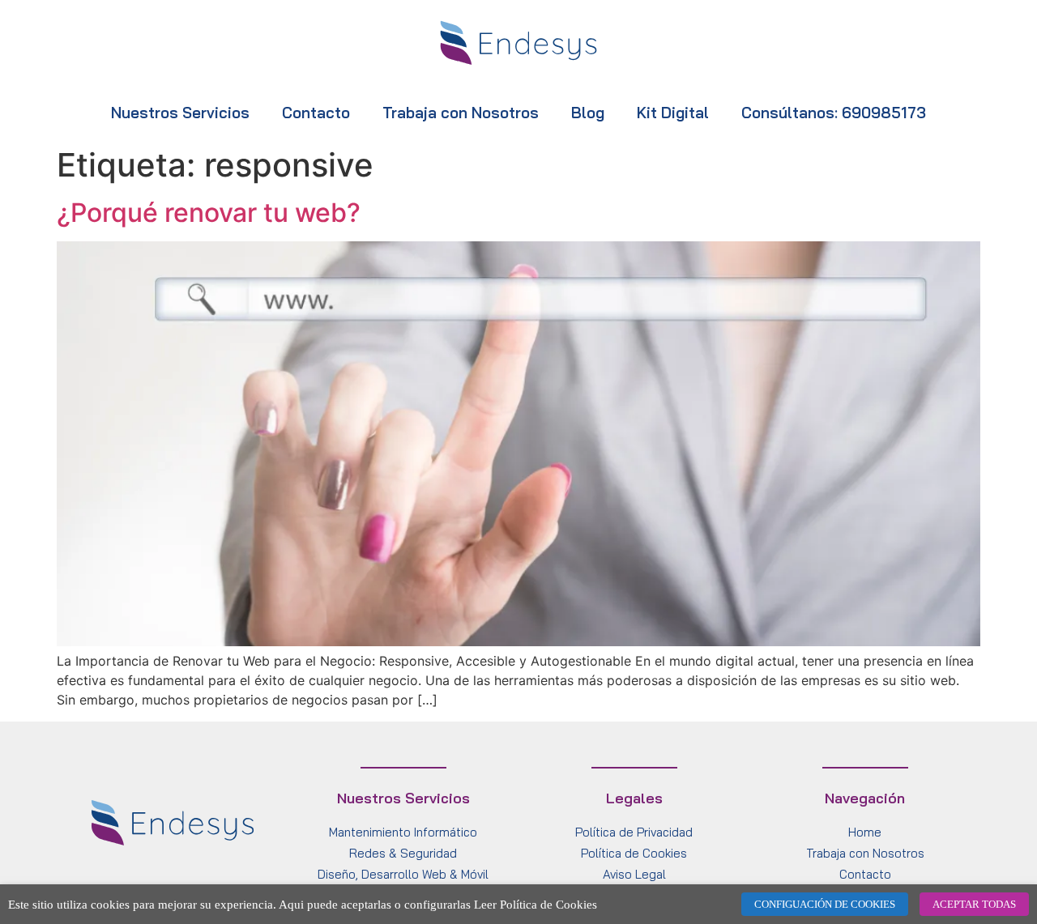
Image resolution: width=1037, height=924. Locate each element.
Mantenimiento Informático (403, 832)
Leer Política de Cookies (535, 904)
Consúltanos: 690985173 (833, 112)
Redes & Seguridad (403, 853)
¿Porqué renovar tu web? (209, 212)
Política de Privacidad (634, 832)
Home (864, 832)
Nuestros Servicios (180, 112)
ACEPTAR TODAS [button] (974, 904)
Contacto (316, 112)
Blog (587, 112)
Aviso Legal (634, 874)
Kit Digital (673, 112)
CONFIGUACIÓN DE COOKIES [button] (824, 904)
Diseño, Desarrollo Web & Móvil (403, 874)
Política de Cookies (634, 853)
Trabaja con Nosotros (460, 112)
